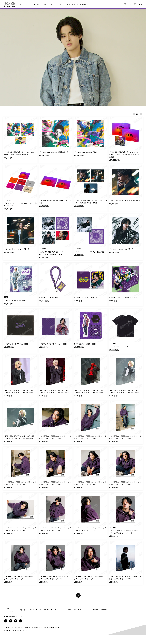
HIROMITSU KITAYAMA (46, 610)
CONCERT (54, 4)
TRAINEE (104, 610)
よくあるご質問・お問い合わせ (50, 627)
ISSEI (69, 610)
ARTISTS (24, 4)
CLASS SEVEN (77, 610)
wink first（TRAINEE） (92, 610)
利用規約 (7, 627)
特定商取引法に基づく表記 (32, 627)
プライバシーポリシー (17, 627)
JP (140, 4)
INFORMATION (40, 4)
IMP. (64, 610)
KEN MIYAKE (33, 610)
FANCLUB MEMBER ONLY (76, 4)
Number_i (58, 610)
